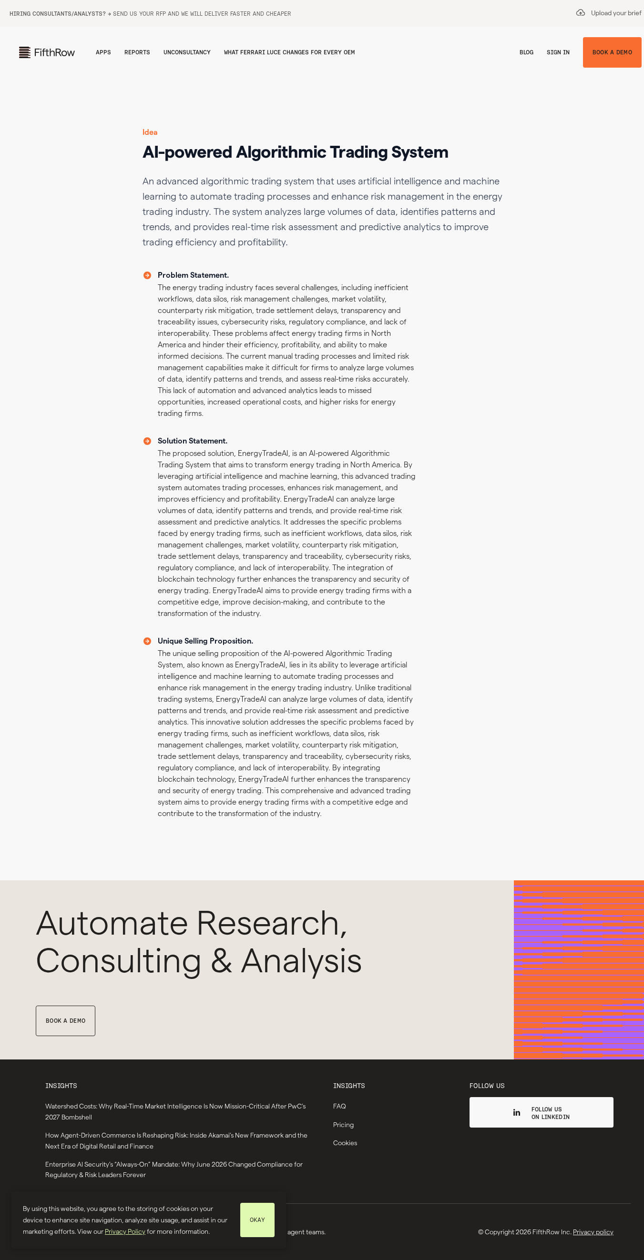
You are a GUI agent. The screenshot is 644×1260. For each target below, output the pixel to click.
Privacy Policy (125, 1231)
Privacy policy (593, 1232)
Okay (257, 1220)
